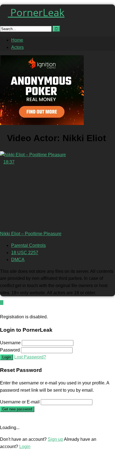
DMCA (18, 259)
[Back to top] (1, 302)
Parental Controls (28, 245)
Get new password (17, 409)
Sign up (55, 439)
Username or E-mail (20, 402)
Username (10, 342)
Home (17, 40)
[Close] (1, 309)
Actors (17, 47)
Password (10, 350)
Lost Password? (30, 357)
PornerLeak (36, 12)
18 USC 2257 (24, 252)
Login (6, 357)
